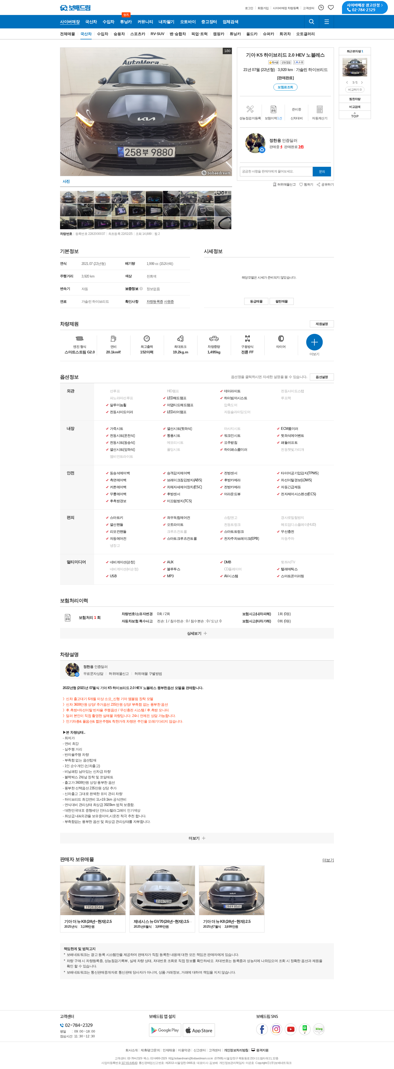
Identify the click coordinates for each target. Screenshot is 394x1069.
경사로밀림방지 (292, 518)
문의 (322, 171)
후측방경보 (118, 501)
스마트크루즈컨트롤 (182, 539)
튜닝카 (235, 34)
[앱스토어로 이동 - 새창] (199, 1030)
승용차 (119, 34)
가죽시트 (116, 429)
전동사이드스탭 (292, 391)
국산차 (86, 34)
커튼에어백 (118, 487)
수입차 (102, 34)
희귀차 (285, 34)
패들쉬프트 (289, 443)
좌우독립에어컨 (178, 518)
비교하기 (355, 89)
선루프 (115, 391)
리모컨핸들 (118, 532)
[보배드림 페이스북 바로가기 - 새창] (262, 1029)
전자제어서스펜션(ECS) (298, 494)
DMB (227, 562)
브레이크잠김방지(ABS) (184, 480)
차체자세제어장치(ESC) (184, 487)
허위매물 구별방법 (148, 674)
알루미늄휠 (118, 405)
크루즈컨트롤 (177, 532)
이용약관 (184, 1050)
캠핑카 (218, 34)
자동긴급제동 (291, 487)
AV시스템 (231, 576)
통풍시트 (173, 436)
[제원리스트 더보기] (314, 342)
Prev (347, 82)
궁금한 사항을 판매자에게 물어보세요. (267, 171)
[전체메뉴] (326, 21)
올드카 (252, 34)
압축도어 (230, 405)
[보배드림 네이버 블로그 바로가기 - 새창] (319, 1029)
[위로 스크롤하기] (355, 114)
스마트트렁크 (234, 532)
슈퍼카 (268, 34)
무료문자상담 (93, 674)
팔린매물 (282, 301)
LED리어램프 (176, 412)
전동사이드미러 (121, 412)
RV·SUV (158, 34)
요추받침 (230, 443)
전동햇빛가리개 (292, 450)
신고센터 (200, 1050)
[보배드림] (75, 8)
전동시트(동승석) (122, 443)
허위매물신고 (119, 674)
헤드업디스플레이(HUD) (298, 525)
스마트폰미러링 (292, 576)
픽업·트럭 (199, 34)
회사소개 (131, 1050)
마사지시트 (232, 429)
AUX (170, 562)
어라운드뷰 (232, 494)
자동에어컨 (118, 539)
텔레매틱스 (289, 569)
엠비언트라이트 (121, 456)
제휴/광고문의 (150, 1050)
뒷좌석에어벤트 (292, 436)
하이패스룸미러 (235, 450)
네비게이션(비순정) (124, 569)
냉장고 (115, 546)
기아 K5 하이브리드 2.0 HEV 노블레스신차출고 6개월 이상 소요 (364, 62)
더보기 (328, 860)
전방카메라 (232, 487)
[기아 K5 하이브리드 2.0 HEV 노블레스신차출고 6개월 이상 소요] (355, 67)
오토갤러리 (305, 34)
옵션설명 (322, 377)
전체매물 (67, 34)
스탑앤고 (230, 518)
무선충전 (287, 532)
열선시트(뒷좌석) (179, 429)
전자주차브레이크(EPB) (241, 539)
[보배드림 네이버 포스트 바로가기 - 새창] (305, 1029)
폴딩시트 (173, 450)
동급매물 (256, 301)
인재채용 (169, 1050)
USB (113, 576)
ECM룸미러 (289, 429)
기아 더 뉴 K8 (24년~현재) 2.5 (87, 921)
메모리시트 (175, 443)
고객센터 (215, 1050)
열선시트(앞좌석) (122, 450)
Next (362, 82)
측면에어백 (118, 480)
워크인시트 (232, 436)
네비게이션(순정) (122, 562)
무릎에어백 (118, 494)
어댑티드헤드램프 (180, 405)
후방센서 (173, 494)
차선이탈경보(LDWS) (296, 480)
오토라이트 (175, 525)
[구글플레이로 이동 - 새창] (165, 1030)
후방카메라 (232, 480)
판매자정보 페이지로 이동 (262, 149)
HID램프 (173, 391)
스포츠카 (137, 34)
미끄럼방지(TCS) (179, 501)
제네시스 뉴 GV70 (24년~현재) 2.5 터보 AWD (170, 921)
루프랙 (286, 398)
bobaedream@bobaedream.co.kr (193, 1058)
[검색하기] (311, 21)
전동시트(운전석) (122, 436)
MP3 (170, 576)
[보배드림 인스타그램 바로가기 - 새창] (276, 1029)
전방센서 (230, 473)
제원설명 (322, 324)
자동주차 (287, 539)
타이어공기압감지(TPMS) (299, 473)
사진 (66, 181)
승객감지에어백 (178, 473)
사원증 (169, 301)
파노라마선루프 (121, 398)
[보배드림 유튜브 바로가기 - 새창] (290, 1029)
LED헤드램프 (176, 398)
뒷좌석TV (288, 562)
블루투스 (173, 569)
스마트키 (116, 518)
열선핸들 (116, 525)
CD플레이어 (233, 569)
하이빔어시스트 (235, 398)
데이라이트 (232, 391)
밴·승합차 (178, 34)
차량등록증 (155, 301)
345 (300, 147)
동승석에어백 (120, 473)
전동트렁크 (232, 525)
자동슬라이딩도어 (237, 412)
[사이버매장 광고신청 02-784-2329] (365, 7)
